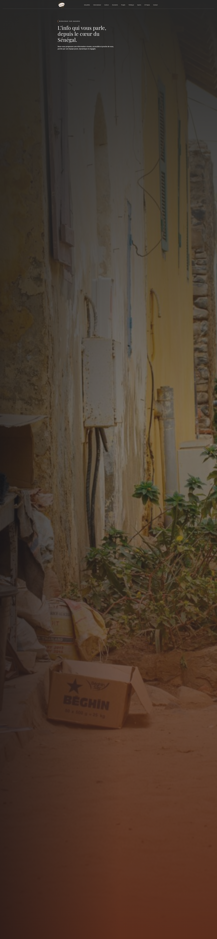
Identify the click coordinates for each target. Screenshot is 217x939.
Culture (106, 5)
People (123, 5)
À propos (147, 5)
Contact (155, 5)
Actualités (87, 5)
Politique (131, 5)
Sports (139, 5)
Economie (115, 5)
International (97, 5)
